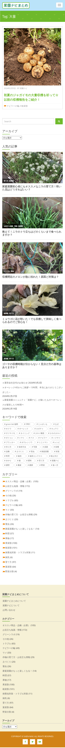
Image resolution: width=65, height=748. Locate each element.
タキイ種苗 (39, 433)
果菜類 (8, 543)
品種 (8, 451)
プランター (10, 442)
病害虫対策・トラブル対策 (18, 552)
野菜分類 (9, 571)
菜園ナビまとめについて (14, 600)
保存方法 (22, 447)
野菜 (43, 465)
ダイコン (9, 437)
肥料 (30, 460)
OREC (28, 424)
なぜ (57, 424)
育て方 (41, 460)
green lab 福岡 (12, 424)
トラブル (9, 500)
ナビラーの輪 (13, 105)
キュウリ (54, 428)
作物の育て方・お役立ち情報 (19, 514)
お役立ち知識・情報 (14, 486)
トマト (21, 437)
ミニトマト (43, 442)
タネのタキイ (55, 433)
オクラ (8, 428)
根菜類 (24, 105)
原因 (46, 447)
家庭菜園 (45, 451)
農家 (19, 465)
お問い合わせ (9, 609)
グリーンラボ (11, 490)
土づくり (20, 451)
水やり (8, 460)
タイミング (25, 433)
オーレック (23, 428)
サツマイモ (10, 433)
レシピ (57, 442)
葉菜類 (8, 566)
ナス (32, 437)
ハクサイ (56, 437)
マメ (7, 509)
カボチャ (39, 428)
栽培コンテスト (36, 456)
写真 (35, 447)
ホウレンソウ (26, 442)
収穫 (57, 447)
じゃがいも (42, 424)
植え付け (54, 456)
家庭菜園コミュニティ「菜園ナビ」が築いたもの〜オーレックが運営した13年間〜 (32, 402)
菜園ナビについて (11, 605)
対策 (57, 451)
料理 (8, 456)
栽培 (19, 456)
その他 (8, 495)
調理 (8, 465)
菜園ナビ (55, 460)
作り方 (8, 447)
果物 (7, 538)
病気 (7, 557)
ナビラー (43, 437)
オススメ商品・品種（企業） (19, 481)
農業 (31, 465)
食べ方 (55, 465)
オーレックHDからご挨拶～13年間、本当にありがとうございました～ (32, 390)
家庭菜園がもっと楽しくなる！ (20, 528)
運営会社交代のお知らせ (16, 382)
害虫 (32, 451)
